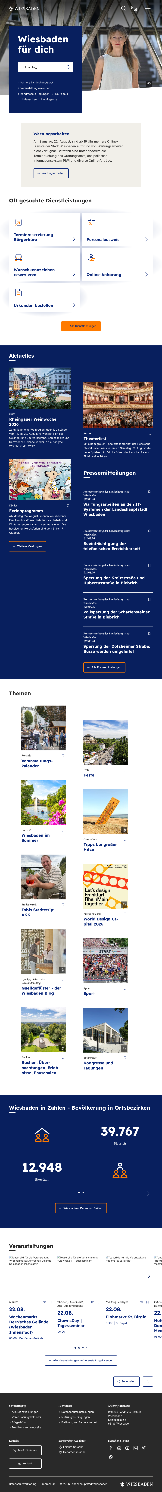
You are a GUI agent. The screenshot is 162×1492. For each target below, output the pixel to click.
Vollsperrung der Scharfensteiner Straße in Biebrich (116, 614)
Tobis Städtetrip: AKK (38, 912)
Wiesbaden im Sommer (36, 838)
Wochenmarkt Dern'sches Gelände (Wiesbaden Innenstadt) (28, 1324)
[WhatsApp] (111, 1457)
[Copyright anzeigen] (148, 83)
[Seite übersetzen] (134, 8)
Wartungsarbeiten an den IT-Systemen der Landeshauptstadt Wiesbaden (115, 509)
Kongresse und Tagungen (98, 1065)
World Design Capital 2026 (101, 921)
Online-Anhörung (104, 274)
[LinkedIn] (135, 1448)
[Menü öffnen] (148, 8)
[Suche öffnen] (123, 8)
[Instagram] (119, 1448)
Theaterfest (95, 438)
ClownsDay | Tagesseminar (70, 1323)
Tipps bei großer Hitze (100, 847)
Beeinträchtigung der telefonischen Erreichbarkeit (111, 546)
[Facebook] (111, 1448)
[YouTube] (127, 1448)
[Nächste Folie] (148, 1193)
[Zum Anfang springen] (148, 1381)
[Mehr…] (73, 239)
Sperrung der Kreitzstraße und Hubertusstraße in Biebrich (114, 580)
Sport (89, 993)
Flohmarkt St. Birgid (126, 1316)
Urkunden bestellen (33, 305)
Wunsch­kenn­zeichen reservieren (34, 272)
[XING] (144, 1448)
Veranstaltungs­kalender (37, 763)
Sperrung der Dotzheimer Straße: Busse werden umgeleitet (116, 649)
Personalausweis (103, 239)
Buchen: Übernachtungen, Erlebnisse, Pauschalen (41, 1067)
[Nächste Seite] (148, 1276)
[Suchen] (68, 67)
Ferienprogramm (26, 510)
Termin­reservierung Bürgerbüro (33, 237)
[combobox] (45, 67)
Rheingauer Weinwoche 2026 (32, 422)
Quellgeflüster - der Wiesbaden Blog (41, 991)
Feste (89, 775)
